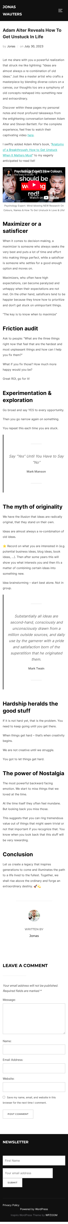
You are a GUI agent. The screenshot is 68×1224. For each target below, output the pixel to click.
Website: (8, 1078)
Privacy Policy (11, 1205)
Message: (9, 1000)
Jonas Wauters (12, 10)
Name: (7, 1041)
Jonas (11, 46)
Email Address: (13, 1060)
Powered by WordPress (34, 1209)
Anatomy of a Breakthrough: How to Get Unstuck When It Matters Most (33, 149)
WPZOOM (51, 1215)
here (31, 135)
